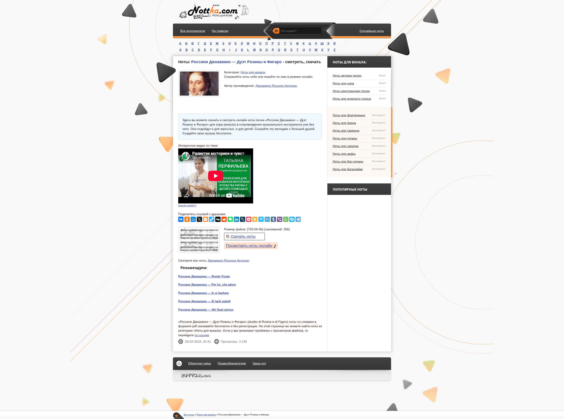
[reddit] (224, 219)
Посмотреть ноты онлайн (249, 246)
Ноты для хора (359, 83)
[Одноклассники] (187, 219)
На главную (220, 31)
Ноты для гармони (359, 130)
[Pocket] (248, 219)
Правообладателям (232, 363)
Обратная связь (199, 363)
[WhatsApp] (285, 219)
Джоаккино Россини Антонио (276, 85)
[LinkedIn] (236, 219)
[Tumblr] (273, 219)
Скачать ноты (243, 236)
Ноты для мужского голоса (359, 98)
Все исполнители (192, 31)
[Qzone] (255, 219)
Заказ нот (259, 363)
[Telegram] (298, 219)
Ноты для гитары (359, 138)
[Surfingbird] (261, 219)
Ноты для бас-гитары (359, 161)
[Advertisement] (289, 175)
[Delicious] (211, 219)
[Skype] (292, 219)
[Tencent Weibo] (267, 219)
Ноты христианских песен (359, 91)
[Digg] (218, 219)
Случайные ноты (372, 31)
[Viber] (279, 219)
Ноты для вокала (253, 72)
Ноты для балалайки (359, 169)
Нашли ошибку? (187, 205)
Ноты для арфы (359, 153)
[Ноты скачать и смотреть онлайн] (213, 12)
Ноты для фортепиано (359, 115)
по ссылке (202, 335)
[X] (199, 219)
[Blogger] (205, 219)
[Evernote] (230, 219)
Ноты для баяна (359, 123)
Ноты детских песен (359, 75)
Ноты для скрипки (359, 146)
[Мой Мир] (193, 219)
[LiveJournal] (242, 219)
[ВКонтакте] (181, 219)
